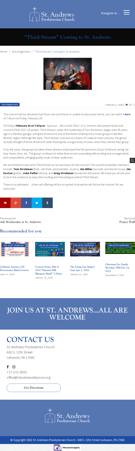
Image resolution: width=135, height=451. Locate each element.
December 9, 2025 (114, 275)
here (127, 114)
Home (3, 51)
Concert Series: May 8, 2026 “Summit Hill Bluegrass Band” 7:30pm (48, 270)
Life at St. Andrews (14, 245)
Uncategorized (21, 51)
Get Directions (33, 388)
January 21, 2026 (44, 277)
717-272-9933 (17, 372)
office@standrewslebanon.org (28, 377)
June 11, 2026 (7, 274)
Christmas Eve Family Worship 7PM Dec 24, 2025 (117, 268)
